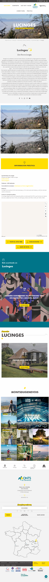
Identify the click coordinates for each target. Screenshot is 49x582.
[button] (45, 6)
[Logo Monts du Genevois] (24, 478)
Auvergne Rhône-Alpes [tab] (24, 515)
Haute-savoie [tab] (41, 515)
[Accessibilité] (41, 6)
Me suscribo (24, 508)
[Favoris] (43, 6)
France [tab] (8, 515)
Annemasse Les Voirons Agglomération (24, 186)
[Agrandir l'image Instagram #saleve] (41, 453)
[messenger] (46, 578)
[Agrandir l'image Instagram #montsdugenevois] (9, 405)
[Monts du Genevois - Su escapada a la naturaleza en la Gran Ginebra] (35, 5)
